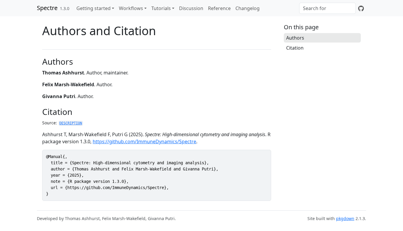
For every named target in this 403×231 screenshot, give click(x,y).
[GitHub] (361, 8)
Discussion (191, 8)
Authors (295, 38)
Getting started (93, 8)
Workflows (131, 8)
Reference (219, 8)
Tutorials (161, 8)
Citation (295, 48)
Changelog (247, 8)
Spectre (47, 8)
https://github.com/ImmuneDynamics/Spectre (144, 141)
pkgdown (345, 218)
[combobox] (327, 8)
